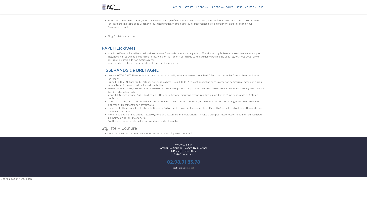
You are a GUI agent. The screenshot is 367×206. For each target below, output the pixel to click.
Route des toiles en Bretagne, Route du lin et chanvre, (139, 20)
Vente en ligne (254, 7)
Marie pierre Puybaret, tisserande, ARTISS (132, 101)
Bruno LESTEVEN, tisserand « (125, 82)
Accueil (177, 7)
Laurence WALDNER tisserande (126, 75)
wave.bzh (190, 168)
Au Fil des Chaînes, (129, 89)
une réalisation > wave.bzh (16, 179)
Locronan (202, 7)
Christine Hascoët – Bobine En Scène (129, 133)
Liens (239, 7)
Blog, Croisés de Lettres (121, 36)
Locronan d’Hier (222, 7)
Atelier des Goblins (118, 114)
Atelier (189, 7)
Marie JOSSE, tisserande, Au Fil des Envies (132, 95)
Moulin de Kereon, (118, 53)
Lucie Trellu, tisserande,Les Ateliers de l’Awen (134, 108)
